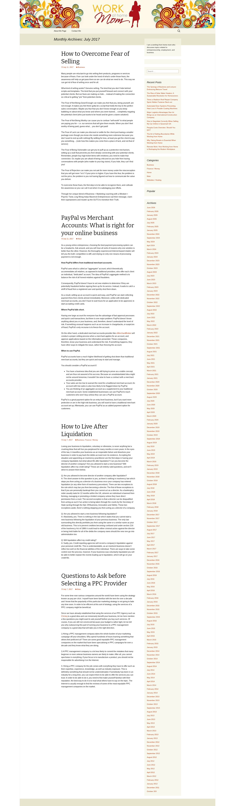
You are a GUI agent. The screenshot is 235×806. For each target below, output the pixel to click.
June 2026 (151, 208)
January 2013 (152, 738)
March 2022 (151, 325)
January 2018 (152, 511)
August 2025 (152, 219)
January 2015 (152, 647)
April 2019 (151, 458)
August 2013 (152, 712)
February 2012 (152, 780)
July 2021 (150, 355)
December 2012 (153, 742)
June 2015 (151, 628)
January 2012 (152, 784)
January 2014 (152, 693)
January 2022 (152, 333)
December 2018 (153, 473)
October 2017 (152, 522)
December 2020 (153, 382)
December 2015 (153, 606)
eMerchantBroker (123, 333)
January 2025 (152, 230)
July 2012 (150, 761)
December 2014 (153, 651)
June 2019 (151, 450)
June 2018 (151, 492)
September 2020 (153, 393)
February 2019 (152, 465)
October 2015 (152, 613)
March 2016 (151, 594)
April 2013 (151, 727)
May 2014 (151, 678)
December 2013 (153, 697)
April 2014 (151, 681)
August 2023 (152, 272)
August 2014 (152, 666)
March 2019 (151, 461)
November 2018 (153, 477)
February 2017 (152, 552)
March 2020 (151, 416)
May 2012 (151, 769)
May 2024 (151, 242)
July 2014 (150, 670)
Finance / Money (91, 440)
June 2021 (151, 359)
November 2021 (153, 340)
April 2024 (151, 245)
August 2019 (152, 443)
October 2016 (152, 568)
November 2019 (153, 431)
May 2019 (151, 454)
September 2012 (153, 753)
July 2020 (150, 401)
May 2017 (151, 541)
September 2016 (153, 571)
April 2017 (151, 545)
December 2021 (153, 336)
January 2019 (152, 469)
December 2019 (153, 427)
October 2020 (152, 389)
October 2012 (152, 750)
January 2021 (152, 378)
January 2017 (152, 556)
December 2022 (153, 295)
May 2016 (151, 587)
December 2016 (153, 560)
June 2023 (151, 280)
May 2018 (151, 496)
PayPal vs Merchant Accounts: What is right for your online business (97, 225)
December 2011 (153, 788)
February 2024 (152, 253)
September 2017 (153, 526)
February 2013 (152, 734)
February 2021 (152, 374)
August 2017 (152, 530)
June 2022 (151, 317)
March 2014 (151, 685)
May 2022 (151, 321)
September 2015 (153, 617)
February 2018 (152, 507)
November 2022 (153, 298)
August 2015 (152, 621)
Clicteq (64, 616)
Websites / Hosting (154, 180)
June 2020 (151, 405)
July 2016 (150, 579)
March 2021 (151, 371)
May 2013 (151, 723)
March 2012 (151, 776)
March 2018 (151, 503)
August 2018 (152, 484)
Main (80, 239)
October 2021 (152, 344)
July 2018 (150, 488)
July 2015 (150, 625)
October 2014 (152, 659)
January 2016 (152, 602)
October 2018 (152, 480)
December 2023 (153, 261)
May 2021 (151, 363)
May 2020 (151, 408)
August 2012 (152, 757)
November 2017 (153, 518)
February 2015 (152, 643)
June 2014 (151, 674)
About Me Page (60, 31)
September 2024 (153, 238)
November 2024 (153, 234)
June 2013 (151, 719)
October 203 (152, 791)
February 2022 (152, 329)
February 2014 (152, 689)
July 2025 (150, 223)
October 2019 (152, 435)
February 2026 (152, 211)
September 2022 (153, 306)
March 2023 (151, 283)
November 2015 (153, 609)
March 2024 (151, 249)
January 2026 (152, 215)
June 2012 (151, 765)
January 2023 (152, 291)
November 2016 (153, 564)
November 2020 (153, 386)
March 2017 (151, 549)
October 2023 (152, 268)
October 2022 (152, 302)
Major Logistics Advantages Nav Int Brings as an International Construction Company (162, 114)
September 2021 (153, 348)
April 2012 (151, 772)
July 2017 (150, 534)
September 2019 (153, 439)
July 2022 (150, 314)
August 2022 (152, 310)
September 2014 (153, 662)
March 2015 (151, 640)
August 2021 (152, 352)
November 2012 (153, 746)
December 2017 (153, 515)
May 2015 (151, 632)
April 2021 (151, 367)
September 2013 (153, 708)
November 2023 (153, 264)
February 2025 (152, 226)
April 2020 (151, 412)
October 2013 (152, 704)
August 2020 (152, 397)
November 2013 (153, 700)
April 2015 (151, 636)
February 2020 (152, 420)
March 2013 (151, 731)
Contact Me (76, 31)
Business (81, 67)
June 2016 (151, 583)
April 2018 (151, 499)
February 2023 (152, 287)
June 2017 (151, 537)
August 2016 (152, 575)
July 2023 (150, 276)
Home (149, 172)
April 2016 (151, 590)
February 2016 (152, 598)
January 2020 (152, 424)
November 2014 (153, 655)
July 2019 (150, 446)
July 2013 (150, 715)
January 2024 (152, 257)
